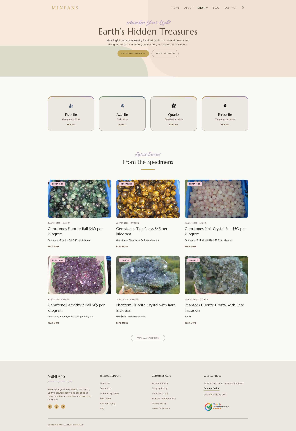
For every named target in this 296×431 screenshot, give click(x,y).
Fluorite (71, 114)
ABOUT (188, 7)
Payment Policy (160, 383)
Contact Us (105, 388)
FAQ (102, 408)
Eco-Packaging (107, 403)
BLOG (216, 7)
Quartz (173, 114)
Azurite (122, 114)
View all (71, 124)
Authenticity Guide (109, 393)
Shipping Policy (160, 388)
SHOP (201, 7)
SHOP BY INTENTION (165, 53)
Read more (54, 246)
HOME (175, 7)
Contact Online (211, 388)
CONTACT (231, 7)
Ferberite (225, 114)
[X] (63, 406)
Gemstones (58, 184)
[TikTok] (56, 406)
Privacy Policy (159, 403)
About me (105, 383)
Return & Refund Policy (164, 398)
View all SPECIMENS (148, 338)
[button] (243, 8)
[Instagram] (50, 406)
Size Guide (105, 398)
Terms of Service (161, 408)
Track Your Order (160, 393)
